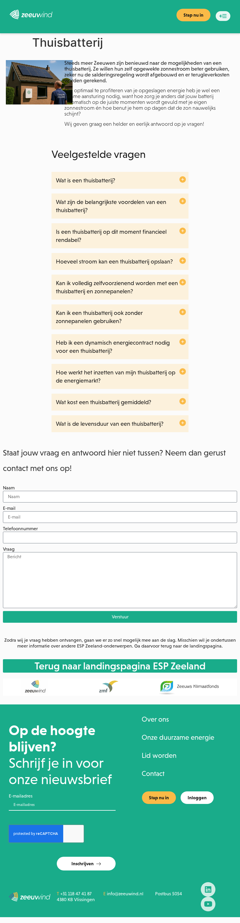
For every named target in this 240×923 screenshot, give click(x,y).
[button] (120, 180)
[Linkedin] (208, 889)
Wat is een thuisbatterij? (85, 180)
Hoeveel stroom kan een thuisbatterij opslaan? (114, 261)
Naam (9, 488)
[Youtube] (208, 904)
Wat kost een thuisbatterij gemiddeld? (103, 402)
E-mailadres (20, 796)
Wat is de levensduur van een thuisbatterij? (110, 423)
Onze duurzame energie (178, 737)
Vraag (9, 549)
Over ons (155, 719)
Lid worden (159, 755)
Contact (153, 774)
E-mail (9, 508)
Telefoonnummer (20, 528)
